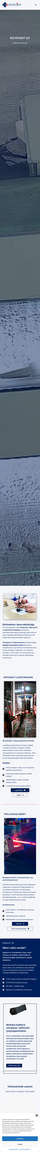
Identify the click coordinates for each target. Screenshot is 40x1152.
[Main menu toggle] (36, 5)
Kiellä (20, 1144)
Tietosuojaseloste (24, 1149)
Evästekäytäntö (13, 1149)
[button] (37, 1115)
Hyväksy (20, 1139)
